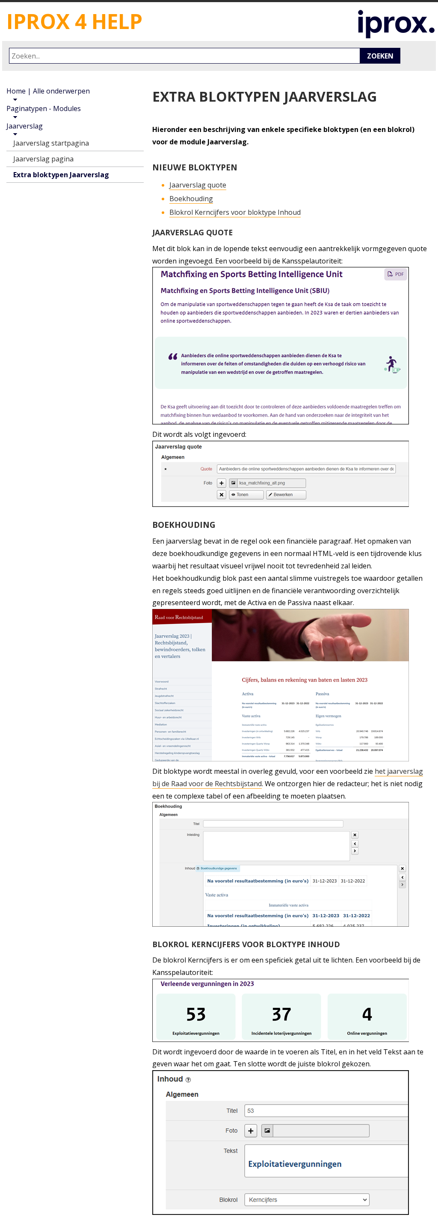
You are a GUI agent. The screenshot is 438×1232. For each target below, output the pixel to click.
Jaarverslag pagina (43, 159)
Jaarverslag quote (197, 185)
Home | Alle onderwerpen (48, 91)
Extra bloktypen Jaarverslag (61, 174)
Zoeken (380, 56)
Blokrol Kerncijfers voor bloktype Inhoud (235, 212)
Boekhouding (191, 198)
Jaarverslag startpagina (51, 143)
